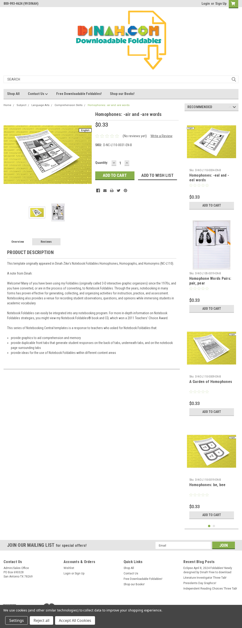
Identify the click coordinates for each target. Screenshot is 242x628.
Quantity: (101, 163)
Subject (21, 105)
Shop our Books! (122, 94)
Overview (17, 241)
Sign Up (220, 3)
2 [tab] (214, 526)
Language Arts (40, 105)
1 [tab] (209, 526)
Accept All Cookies (75, 620)
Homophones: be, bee (207, 485)
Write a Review (162, 136)
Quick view (211, 472)
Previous (8, 154)
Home (7, 105)
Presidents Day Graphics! (199, 583)
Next (87, 154)
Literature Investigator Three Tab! (204, 577)
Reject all (41, 620)
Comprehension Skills (68, 105)
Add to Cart (211, 205)
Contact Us (36, 94)
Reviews (46, 241)
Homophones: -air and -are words (109, 105)
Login (206, 3)
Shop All (13, 94)
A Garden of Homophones (210, 381)
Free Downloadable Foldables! (79, 94)
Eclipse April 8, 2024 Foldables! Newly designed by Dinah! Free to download (207, 570)
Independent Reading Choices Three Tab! (210, 588)
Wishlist (69, 568)
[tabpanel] (211, 163)
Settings (16, 620)
